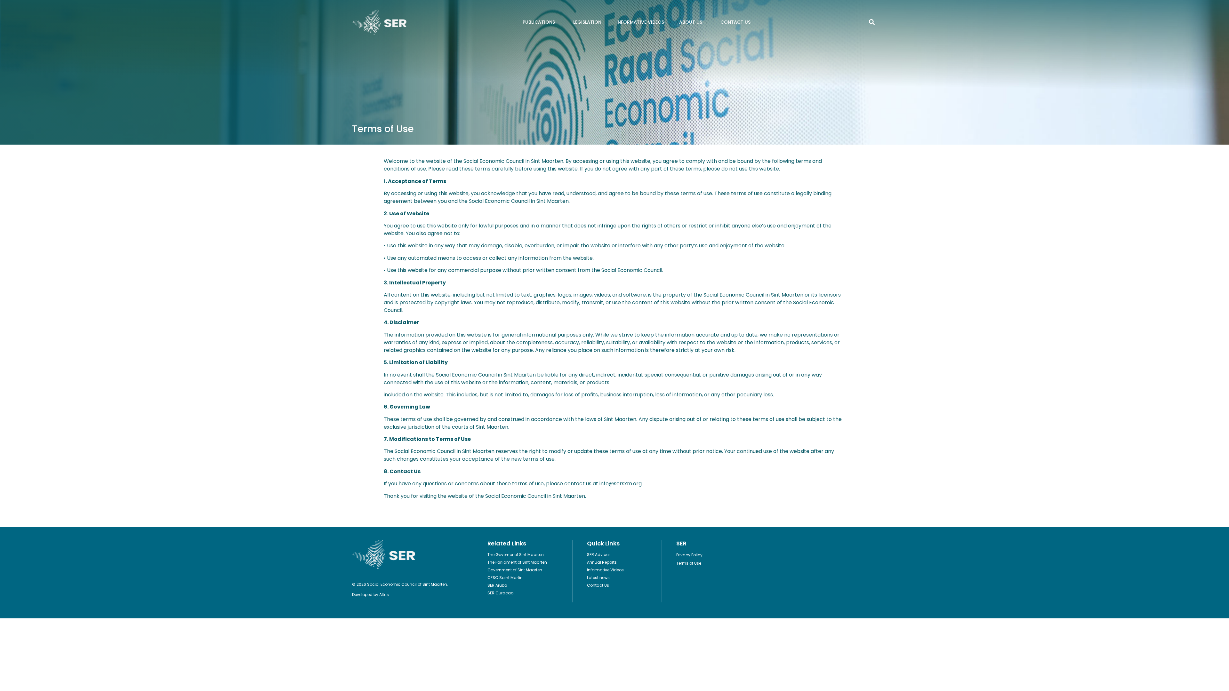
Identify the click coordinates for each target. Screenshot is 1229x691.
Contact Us (735, 22)
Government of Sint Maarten (514, 570)
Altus (384, 594)
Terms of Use (688, 563)
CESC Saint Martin (505, 577)
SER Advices (599, 554)
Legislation (587, 22)
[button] (871, 22)
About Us (690, 22)
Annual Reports (602, 562)
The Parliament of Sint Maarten (517, 562)
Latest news (598, 577)
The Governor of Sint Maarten (515, 554)
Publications (539, 22)
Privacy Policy (689, 555)
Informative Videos (640, 22)
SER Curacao (500, 593)
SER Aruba (497, 585)
